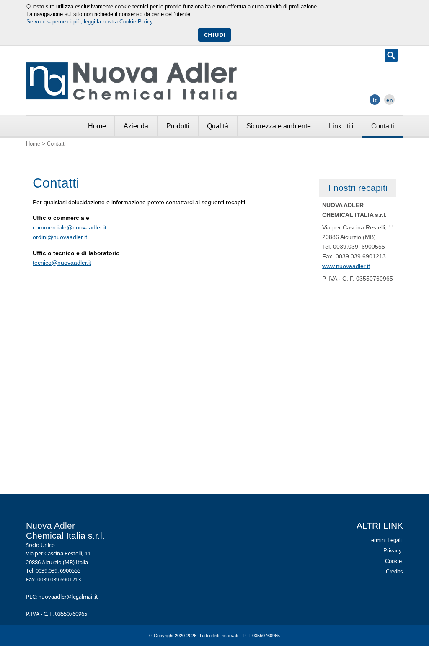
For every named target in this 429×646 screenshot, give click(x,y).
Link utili (341, 126)
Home (97, 126)
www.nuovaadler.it (346, 266)
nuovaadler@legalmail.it (68, 596)
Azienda (136, 126)
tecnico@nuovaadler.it (62, 262)
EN (389, 100)
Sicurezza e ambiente (278, 126)
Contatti (382, 126)
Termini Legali (385, 540)
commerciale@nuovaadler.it (69, 227)
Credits (394, 571)
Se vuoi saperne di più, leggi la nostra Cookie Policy (89, 21)
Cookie (393, 561)
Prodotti (177, 126)
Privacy (392, 550)
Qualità (217, 126)
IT (375, 100)
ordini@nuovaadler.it (60, 237)
